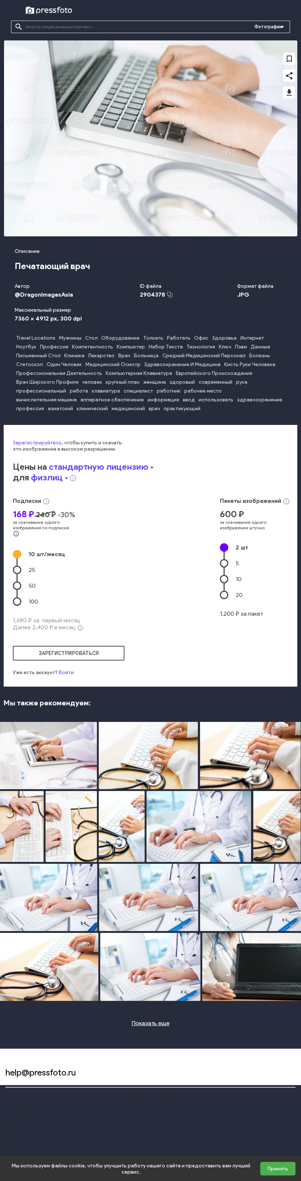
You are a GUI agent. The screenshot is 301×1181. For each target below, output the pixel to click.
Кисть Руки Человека (249, 364)
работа (79, 391)
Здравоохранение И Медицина (182, 364)
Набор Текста (166, 347)
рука (241, 382)
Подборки (17, 1112)
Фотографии (268, 26)
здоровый (182, 382)
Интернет (252, 338)
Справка (278, 1099)
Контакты (279, 1137)
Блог (274, 1112)
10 (47, 554)
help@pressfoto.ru (41, 1072)
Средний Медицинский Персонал (204, 355)
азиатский (60, 408)
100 (33, 601)
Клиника (74, 355)
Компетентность (92, 347)
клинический (92, 408)
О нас (12, 1137)
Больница (146, 355)
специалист (138, 391)
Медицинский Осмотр (113, 364)
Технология (200, 347)
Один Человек (64, 364)
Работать (179, 338)
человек (92, 382)
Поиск (12, 1099)
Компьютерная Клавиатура (139, 373)
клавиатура (106, 391)
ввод (189, 400)
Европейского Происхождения (214, 373)
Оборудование (120, 338)
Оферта (133, 1112)
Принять (278, 1169)
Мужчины (70, 338)
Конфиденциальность (149, 1099)
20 (239, 594)
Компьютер (131, 347)
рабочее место (203, 391)
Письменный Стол (38, 355)
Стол (91, 338)
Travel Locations (35, 338)
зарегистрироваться (69, 653)
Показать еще (151, 1023)
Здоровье (224, 338)
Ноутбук (26, 347)
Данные (260, 347)
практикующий (182, 408)
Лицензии (134, 1124)
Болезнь (259, 355)
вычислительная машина (46, 400)
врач (154, 408)
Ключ (225, 347)
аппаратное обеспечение (112, 400)
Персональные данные (150, 1137)
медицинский (128, 408)
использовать (216, 400)
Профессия (54, 347)
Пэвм (241, 347)
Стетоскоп (29, 364)
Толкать (153, 338)
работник (169, 391)
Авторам (279, 1124)
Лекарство (101, 355)
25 (32, 569)
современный (215, 382)
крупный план (122, 382)
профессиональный (41, 391)
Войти (66, 672)
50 (32, 585)
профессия (30, 408)
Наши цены (18, 1124)
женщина (154, 382)
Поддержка (282, 1149)
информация (163, 400)
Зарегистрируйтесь (37, 443)
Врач (124, 355)
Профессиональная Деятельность (59, 373)
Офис (201, 338)
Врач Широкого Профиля (47, 382)
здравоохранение (259, 400)
